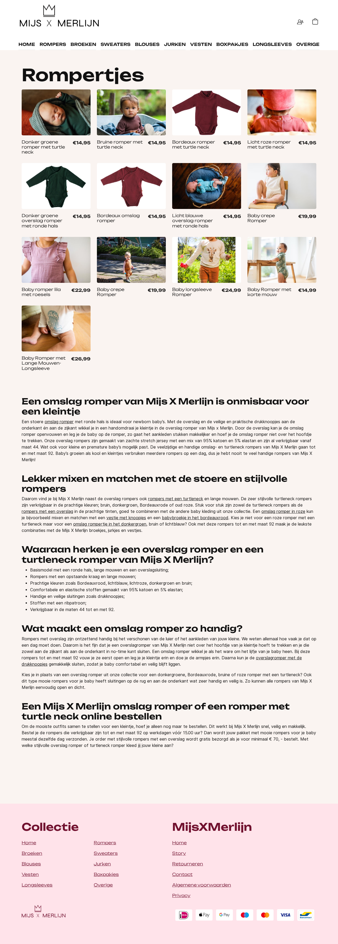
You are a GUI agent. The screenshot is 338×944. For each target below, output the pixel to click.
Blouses (147, 44)
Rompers (53, 44)
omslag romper (59, 421)
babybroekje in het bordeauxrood (195, 517)
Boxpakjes (232, 44)
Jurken (175, 44)
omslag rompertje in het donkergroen (109, 524)
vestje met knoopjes (126, 517)
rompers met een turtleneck (175, 498)
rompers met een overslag (47, 511)
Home (26, 44)
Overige (308, 44)
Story (179, 853)
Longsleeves (272, 44)
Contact (182, 874)
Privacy (181, 895)
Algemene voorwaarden (201, 885)
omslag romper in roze (283, 511)
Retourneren (187, 863)
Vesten (201, 44)
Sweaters (115, 44)
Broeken (83, 44)
